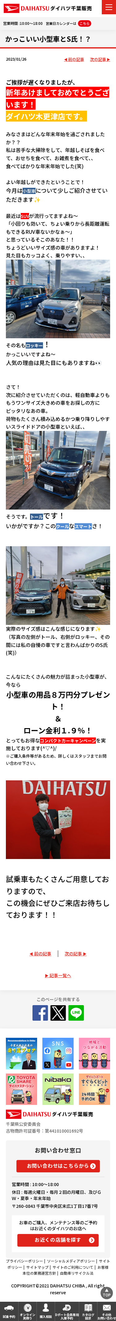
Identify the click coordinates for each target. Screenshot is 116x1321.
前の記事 (76, 59)
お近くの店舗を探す (58, 1239)
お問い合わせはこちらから (58, 1165)
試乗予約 (9, 1316)
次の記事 (98, 59)
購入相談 (46, 1316)
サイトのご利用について (73, 1267)
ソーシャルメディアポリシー (71, 1260)
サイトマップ (37, 1267)
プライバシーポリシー (24, 1260)
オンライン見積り (27, 1316)
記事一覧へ (60, 975)
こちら (84, 23)
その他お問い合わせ (106, 1316)
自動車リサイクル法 (76, 1273)
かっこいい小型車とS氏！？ (48, 38)
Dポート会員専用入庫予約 (67, 1316)
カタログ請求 (88, 1316)
